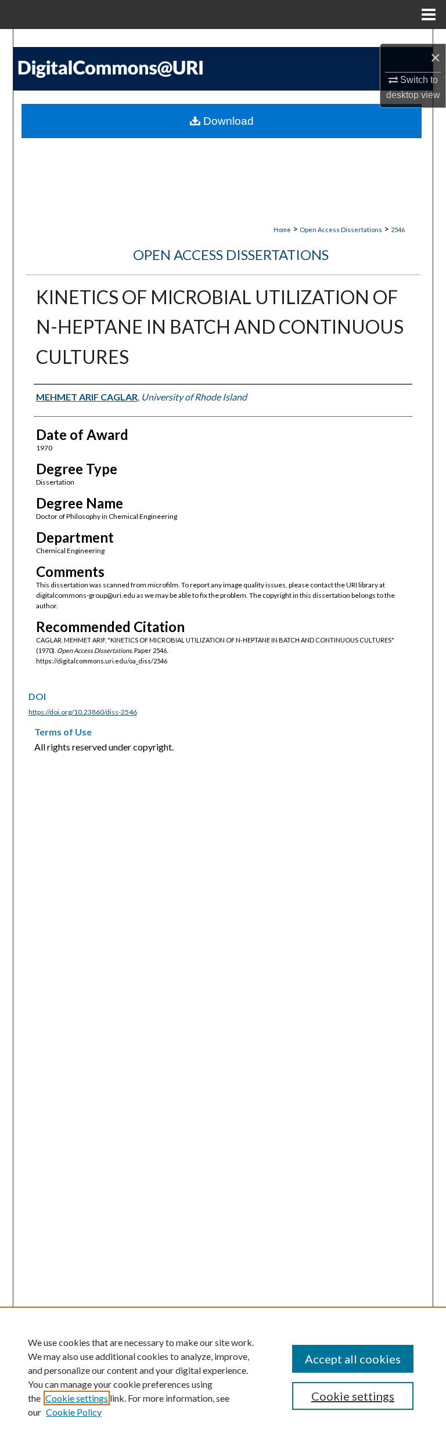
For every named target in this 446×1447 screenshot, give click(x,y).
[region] (223, 1377)
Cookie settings (76, 1397)
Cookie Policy (74, 1411)
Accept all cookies (353, 1359)
